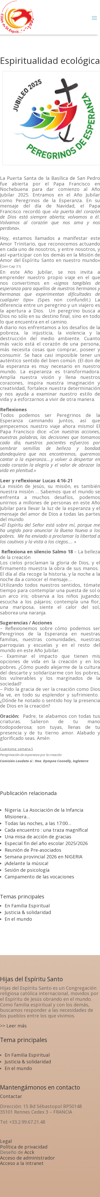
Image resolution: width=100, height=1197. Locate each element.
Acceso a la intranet (22, 1163)
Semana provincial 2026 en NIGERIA (43, 856)
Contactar (11, 1096)
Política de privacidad (23, 1147)
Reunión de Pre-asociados (33, 850)
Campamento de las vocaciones (39, 877)
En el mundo (18, 919)
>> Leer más (13, 1026)
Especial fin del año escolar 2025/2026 (46, 843)
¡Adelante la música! (26, 863)
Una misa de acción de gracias (38, 836)
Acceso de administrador (27, 1158)
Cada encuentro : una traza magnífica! (46, 830)
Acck (29, 1152)
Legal (6, 1141)
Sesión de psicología (27, 870)
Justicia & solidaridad (28, 912)
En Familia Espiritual (27, 905)
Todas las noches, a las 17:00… (38, 823)
